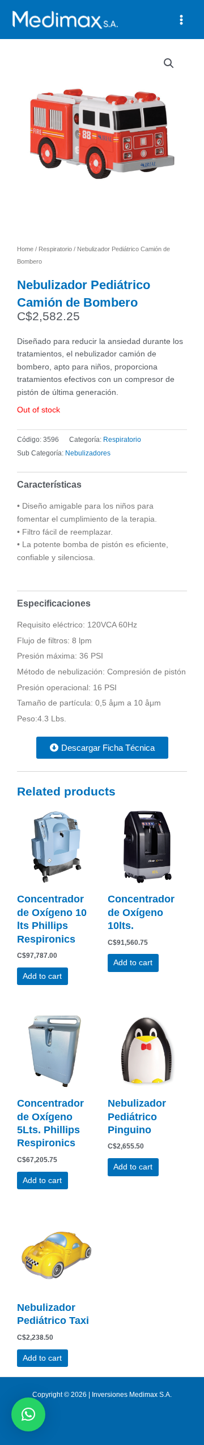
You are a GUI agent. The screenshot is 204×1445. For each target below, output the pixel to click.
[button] (169, 63)
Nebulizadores (87, 453)
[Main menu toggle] (182, 19)
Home (25, 249)
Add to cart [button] (42, 976)
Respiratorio (55, 249)
